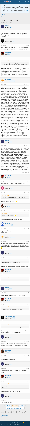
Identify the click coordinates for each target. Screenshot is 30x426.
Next (21, 405)
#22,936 (27, 341)
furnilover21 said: (5, 195)
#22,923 (27, 58)
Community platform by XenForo (12, 424)
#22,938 (27, 368)
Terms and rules (4, 422)
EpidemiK (4, 22)
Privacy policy (12, 422)
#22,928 (27, 210)
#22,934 (27, 304)
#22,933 (27, 292)
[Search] (28, 1)
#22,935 (27, 322)
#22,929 (27, 228)
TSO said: (4, 213)
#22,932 (27, 275)
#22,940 (27, 400)
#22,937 (27, 355)
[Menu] (2, 2)
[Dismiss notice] (27, 6)
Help (17, 422)
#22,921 (27, 30)
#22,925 (27, 145)
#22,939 (27, 381)
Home (20, 422)
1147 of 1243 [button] (15, 405)
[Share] (24, 31)
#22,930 (27, 241)
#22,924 (27, 84)
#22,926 (27, 181)
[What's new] (25, 1)
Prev (9, 405)
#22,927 (27, 192)
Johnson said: (4, 60)
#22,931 (27, 257)
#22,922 (27, 45)
